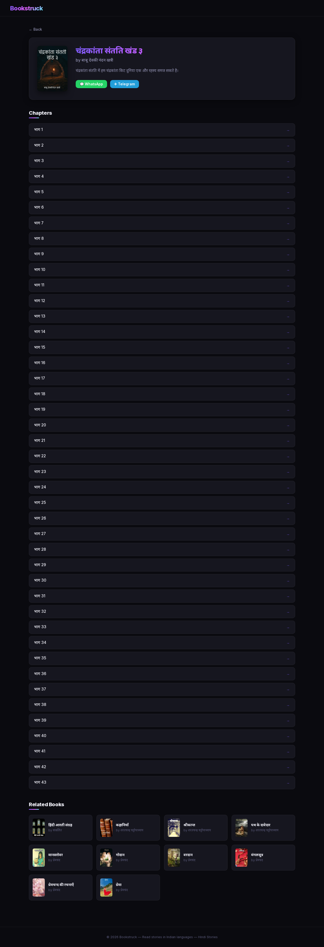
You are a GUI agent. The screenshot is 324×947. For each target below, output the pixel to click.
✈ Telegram (124, 84)
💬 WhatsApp (91, 84)
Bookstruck (26, 8)
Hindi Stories (208, 937)
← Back (35, 29)
